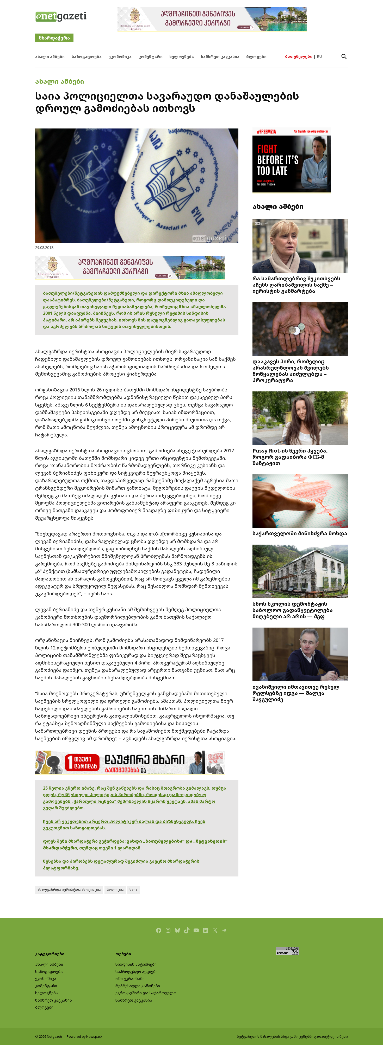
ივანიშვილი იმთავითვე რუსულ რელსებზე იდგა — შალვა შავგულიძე (295, 693)
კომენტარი (151, 56)
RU (319, 56)
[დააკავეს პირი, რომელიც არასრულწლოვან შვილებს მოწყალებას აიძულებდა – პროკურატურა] (300, 330)
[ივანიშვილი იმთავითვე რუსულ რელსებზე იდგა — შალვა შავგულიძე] (300, 655)
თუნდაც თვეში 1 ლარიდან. (110, 848)
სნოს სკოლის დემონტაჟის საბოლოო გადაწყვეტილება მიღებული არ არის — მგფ (292, 610)
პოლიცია (115, 889)
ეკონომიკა (120, 56)
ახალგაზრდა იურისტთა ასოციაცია (69, 889)
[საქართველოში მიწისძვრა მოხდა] (300, 502)
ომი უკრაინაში (130, 978)
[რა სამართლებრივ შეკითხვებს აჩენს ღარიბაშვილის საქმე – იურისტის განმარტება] (300, 247)
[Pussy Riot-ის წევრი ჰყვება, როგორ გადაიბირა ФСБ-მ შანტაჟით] (300, 419)
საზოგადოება (87, 56)
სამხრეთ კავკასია (220, 56)
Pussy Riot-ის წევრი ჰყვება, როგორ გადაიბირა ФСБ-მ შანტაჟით (290, 457)
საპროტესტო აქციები (136, 971)
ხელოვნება (181, 56)
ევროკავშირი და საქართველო (145, 992)
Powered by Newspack (84, 1036)
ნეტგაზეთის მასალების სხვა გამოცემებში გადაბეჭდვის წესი (292, 1036)
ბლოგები (256, 56)
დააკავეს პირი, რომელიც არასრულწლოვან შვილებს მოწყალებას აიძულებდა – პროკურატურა (290, 371)
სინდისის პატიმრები (136, 964)
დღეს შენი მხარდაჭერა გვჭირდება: (85, 841)
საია (133, 889)
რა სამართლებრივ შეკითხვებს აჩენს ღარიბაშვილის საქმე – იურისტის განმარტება (296, 284)
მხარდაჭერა (54, 38)
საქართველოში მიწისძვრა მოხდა (299, 533)
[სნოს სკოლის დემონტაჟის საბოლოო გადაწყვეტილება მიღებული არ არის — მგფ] (300, 572)
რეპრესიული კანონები (137, 985)
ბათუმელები (298, 56)
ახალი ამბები (50, 56)
